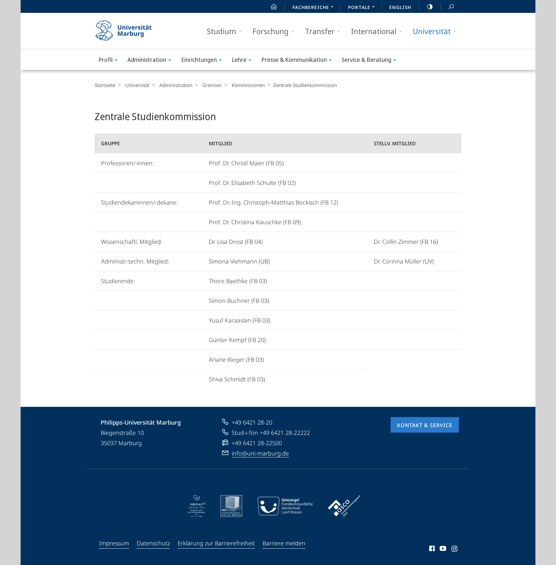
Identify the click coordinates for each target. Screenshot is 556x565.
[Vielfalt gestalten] (197, 506)
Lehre (239, 59)
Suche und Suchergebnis (451, 6)
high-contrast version (429, 6)
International (373, 31)
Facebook (431, 549)
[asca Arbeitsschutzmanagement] (344, 506)
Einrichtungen (199, 59)
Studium (221, 31)
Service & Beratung (366, 59)
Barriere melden (284, 543)
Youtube (442, 549)
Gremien (212, 85)
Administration (146, 59)
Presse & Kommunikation (294, 59)
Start (273, 6)
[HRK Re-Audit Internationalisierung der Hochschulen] (231, 506)
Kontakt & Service (424, 425)
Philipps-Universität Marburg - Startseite (135, 31)
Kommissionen (248, 85)
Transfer (320, 31)
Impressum (114, 543)
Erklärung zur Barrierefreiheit (216, 543)
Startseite (105, 85)
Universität (432, 31)
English (400, 7)
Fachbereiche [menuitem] (310, 7)
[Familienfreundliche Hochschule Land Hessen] (285, 506)
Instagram (455, 549)
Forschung (271, 31)
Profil (105, 59)
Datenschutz (153, 543)
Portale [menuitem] (359, 7)
